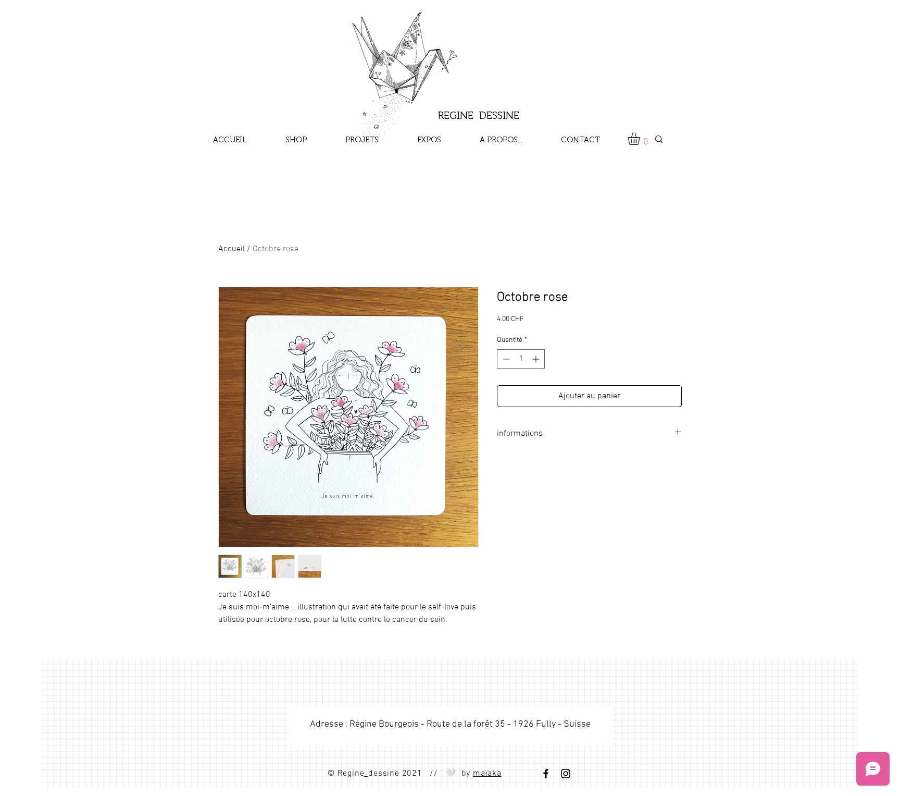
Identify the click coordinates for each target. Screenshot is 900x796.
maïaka (487, 773)
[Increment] (536, 359)
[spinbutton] (520, 359)
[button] (641, 138)
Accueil (231, 249)
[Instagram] (565, 773)
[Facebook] (546, 773)
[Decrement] (504, 359)
